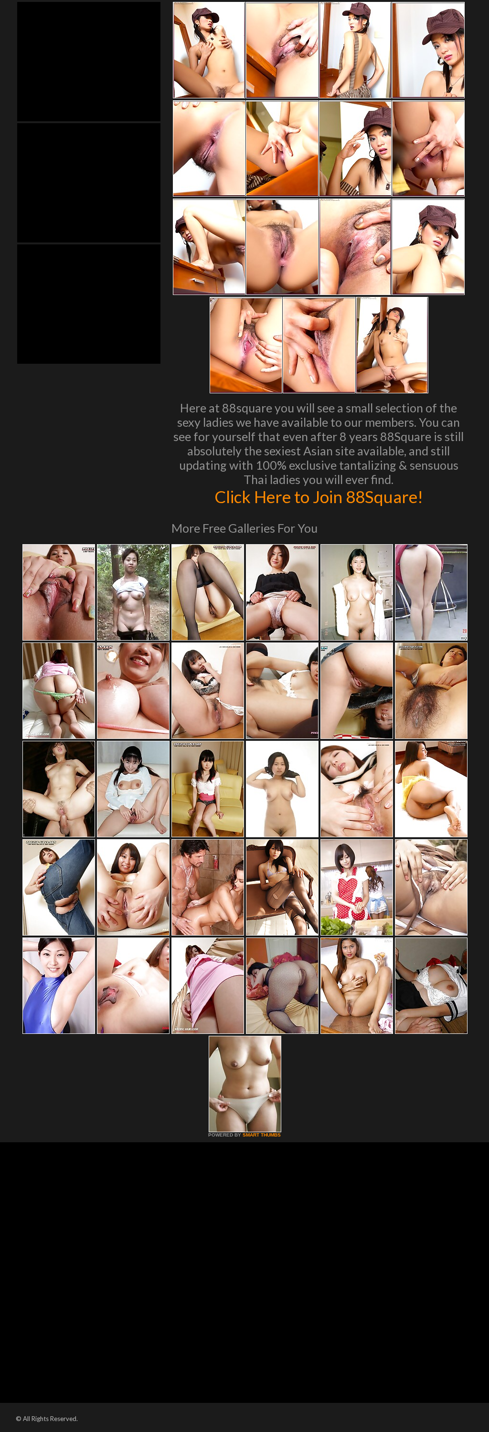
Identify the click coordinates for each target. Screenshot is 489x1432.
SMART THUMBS (262, 1134)
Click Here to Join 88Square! (318, 496)
